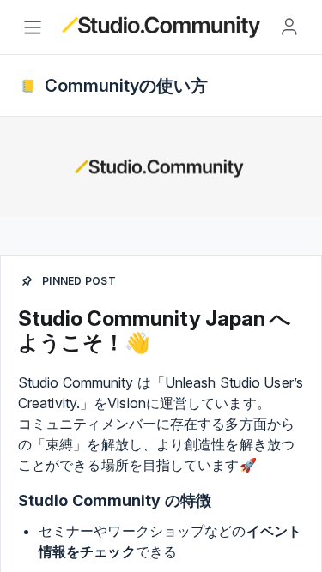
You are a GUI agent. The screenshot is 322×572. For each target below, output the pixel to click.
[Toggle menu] (33, 27)
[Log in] (289, 27)
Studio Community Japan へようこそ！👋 (154, 330)
